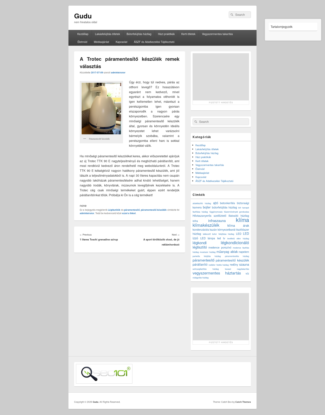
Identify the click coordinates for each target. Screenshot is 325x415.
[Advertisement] (221, 76)
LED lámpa (207, 238)
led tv (221, 238)
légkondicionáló (235, 242)
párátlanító (200, 264)
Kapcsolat (121, 42)
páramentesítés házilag (237, 256)
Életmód (82, 42)
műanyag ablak (227, 251)
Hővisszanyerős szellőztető (209, 215)
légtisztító (200, 247)
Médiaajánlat (101, 42)
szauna (244, 264)
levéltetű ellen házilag (238, 238)
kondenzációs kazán (205, 229)
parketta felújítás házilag (207, 256)
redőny (234, 264)
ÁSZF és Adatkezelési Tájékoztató (154, 42)
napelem (244, 252)
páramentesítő (132, 209)
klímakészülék (206, 225)
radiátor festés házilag (219, 264)
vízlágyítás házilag (201, 277)
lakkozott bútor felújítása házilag (218, 234)
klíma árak (238, 225)
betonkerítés (227, 203)
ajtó (215, 203)
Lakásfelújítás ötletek (107, 34)
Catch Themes (243, 402)
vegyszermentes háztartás (217, 273)
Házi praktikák (166, 34)
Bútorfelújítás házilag (139, 34)
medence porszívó (219, 247)
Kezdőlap (82, 34)
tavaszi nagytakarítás (237, 269)
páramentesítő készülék (154, 209)
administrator (118, 72)
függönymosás (216, 211)
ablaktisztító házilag (202, 203)
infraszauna (217, 220)
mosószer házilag (207, 252)
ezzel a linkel (129, 213)
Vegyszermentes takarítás (217, 34)
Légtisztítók (114, 209)
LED (238, 234)
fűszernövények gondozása (236, 211)
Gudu (83, 16)
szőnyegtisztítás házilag (206, 269)
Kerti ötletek (188, 34)
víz (247, 273)
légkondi (200, 242)
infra (195, 221)
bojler (207, 207)
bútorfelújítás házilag (224, 207)
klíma (242, 219)
